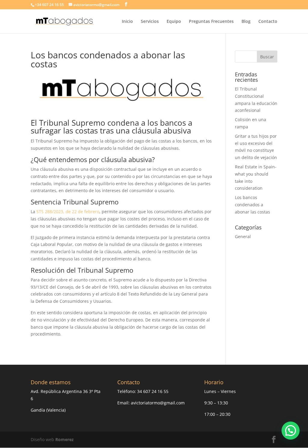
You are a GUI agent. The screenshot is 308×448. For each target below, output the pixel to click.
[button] (291, 431)
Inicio (127, 21)
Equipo (174, 21)
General (243, 236)
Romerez (64, 439)
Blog (246, 21)
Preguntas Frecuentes (211, 21)
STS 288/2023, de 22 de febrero (67, 211)
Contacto (267, 21)
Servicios (150, 21)
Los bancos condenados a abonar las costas (252, 205)
